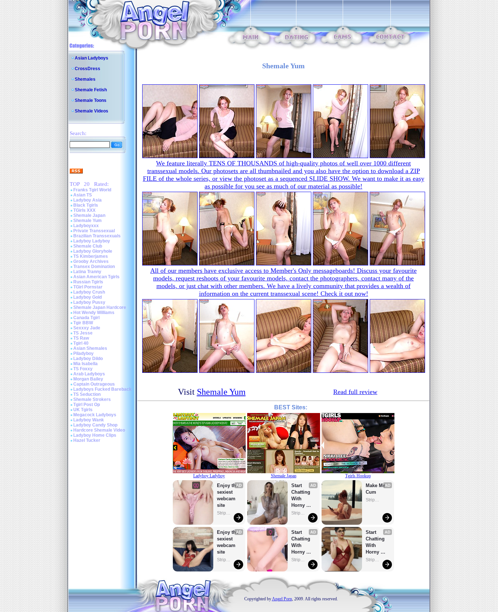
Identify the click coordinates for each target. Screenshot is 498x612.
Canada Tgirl (86, 317)
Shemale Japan (89, 215)
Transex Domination (94, 266)
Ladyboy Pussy (89, 302)
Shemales (85, 79)
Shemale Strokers (92, 399)
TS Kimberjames (90, 256)
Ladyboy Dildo (88, 358)
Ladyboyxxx (86, 225)
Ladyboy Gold (87, 297)
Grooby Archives (91, 261)
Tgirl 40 (81, 343)
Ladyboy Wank (88, 419)
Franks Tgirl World (92, 189)
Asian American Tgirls (96, 276)
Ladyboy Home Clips (94, 435)
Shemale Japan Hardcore (99, 307)
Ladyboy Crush (89, 292)
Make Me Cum (376, 489)
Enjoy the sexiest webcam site (228, 495)
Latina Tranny (87, 271)
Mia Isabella (85, 363)
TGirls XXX (84, 210)
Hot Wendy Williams (93, 312)
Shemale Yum (87, 220)
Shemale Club (87, 246)
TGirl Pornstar (87, 287)
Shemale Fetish (91, 89)
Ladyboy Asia (87, 200)
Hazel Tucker (86, 440)
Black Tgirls (85, 205)
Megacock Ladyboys (94, 414)
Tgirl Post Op (86, 404)
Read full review (355, 391)
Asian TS (82, 195)
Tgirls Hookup (358, 475)
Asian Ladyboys (91, 58)
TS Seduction (87, 394)
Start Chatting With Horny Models (301, 496)
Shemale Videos (91, 111)
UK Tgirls (83, 409)
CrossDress (87, 68)
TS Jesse (83, 333)
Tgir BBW (83, 322)
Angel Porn (282, 598)
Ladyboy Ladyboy (91, 241)
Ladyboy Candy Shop (95, 425)
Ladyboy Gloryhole (92, 251)
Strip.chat (224, 513)
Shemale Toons (90, 100)
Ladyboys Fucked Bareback (102, 389)
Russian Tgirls (88, 281)
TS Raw (81, 338)
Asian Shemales (90, 348)
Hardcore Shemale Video (99, 430)
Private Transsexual (94, 230)
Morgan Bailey (88, 379)
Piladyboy (83, 353)
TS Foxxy (83, 368)
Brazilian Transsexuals (97, 235)
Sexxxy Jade (86, 327)
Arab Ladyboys (89, 373)
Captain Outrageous (94, 384)
